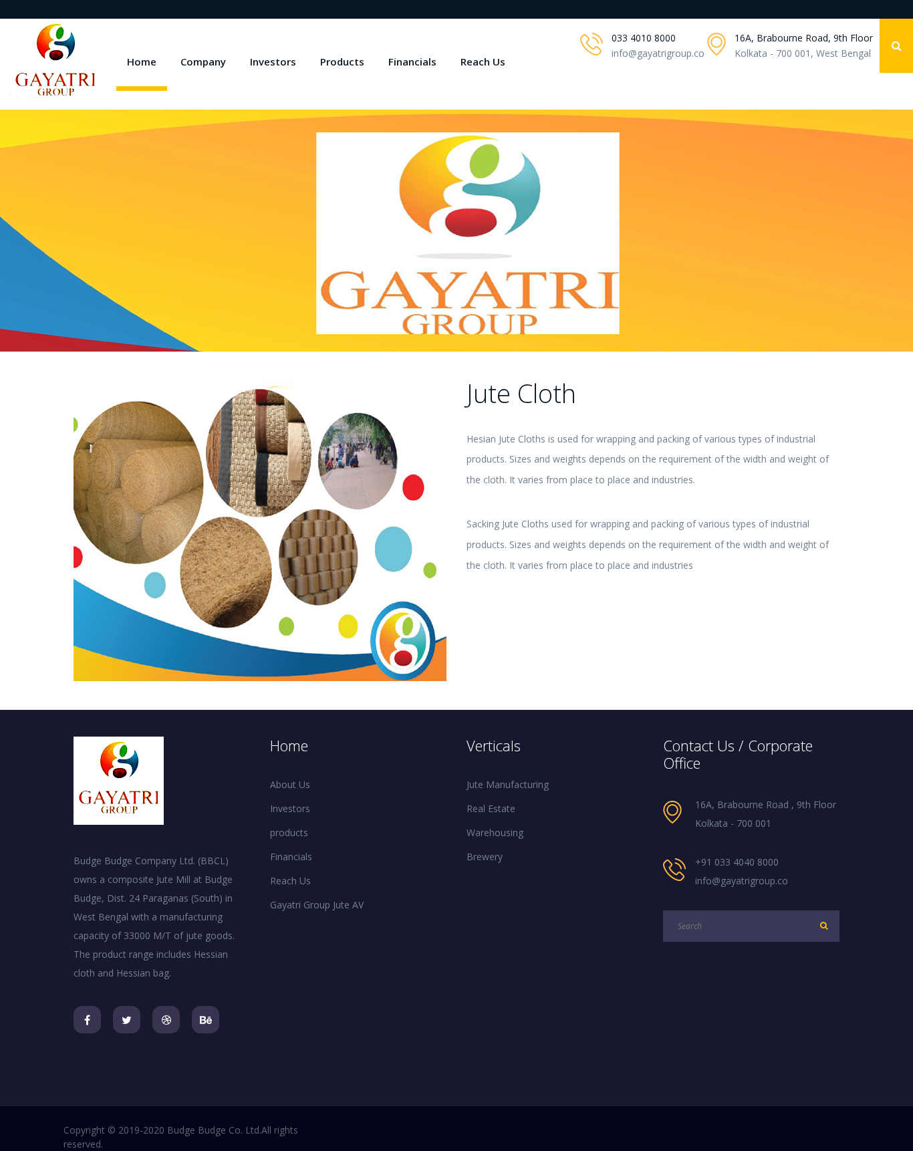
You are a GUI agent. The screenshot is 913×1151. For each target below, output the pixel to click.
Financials (412, 61)
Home (141, 61)
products (289, 832)
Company (203, 61)
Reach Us (483, 61)
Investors (273, 61)
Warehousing (495, 832)
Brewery (485, 856)
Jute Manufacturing (508, 784)
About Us (290, 784)
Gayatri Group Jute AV (317, 904)
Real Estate (491, 808)
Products (342, 61)
